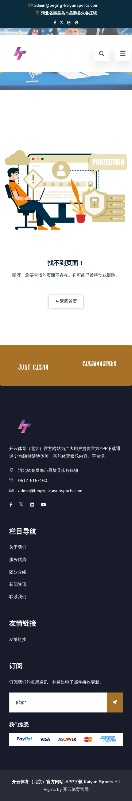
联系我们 (17, 597)
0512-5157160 (32, 480)
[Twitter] (61, 22)
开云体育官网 (76, 789)
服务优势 (17, 559)
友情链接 (17, 639)
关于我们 (17, 547)
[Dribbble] (76, 22)
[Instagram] (69, 22)
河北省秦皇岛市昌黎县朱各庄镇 (69, 13)
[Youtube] (44, 505)
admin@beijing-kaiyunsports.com (66, 5)
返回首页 (68, 301)
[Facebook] (54, 22)
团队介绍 (17, 572)
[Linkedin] (32, 505)
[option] (33, 367)
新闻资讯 (17, 584)
